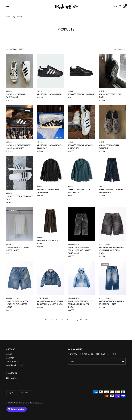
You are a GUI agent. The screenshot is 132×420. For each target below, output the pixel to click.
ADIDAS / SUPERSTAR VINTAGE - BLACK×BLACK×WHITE (18, 146)
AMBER (39, 186)
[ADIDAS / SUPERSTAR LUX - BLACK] (81, 71)
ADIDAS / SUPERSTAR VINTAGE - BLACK (111, 96)
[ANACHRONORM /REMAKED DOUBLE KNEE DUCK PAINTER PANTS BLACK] (81, 224)
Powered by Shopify (36, 403)
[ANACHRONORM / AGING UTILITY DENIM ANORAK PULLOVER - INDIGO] (81, 278)
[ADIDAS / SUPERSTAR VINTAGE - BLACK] (112, 71)
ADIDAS (9, 91)
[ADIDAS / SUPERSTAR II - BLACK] (50, 71)
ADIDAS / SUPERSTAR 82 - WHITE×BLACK (16, 96)
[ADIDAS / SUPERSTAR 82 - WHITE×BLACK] (19, 71)
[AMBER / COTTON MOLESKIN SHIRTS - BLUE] (81, 169)
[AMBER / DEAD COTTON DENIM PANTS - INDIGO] (112, 169)
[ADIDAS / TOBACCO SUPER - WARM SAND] (112, 122)
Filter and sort (16, 49)
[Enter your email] (123, 361)
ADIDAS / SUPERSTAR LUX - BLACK (81, 94)
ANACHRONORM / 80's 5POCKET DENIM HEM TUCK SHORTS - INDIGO (19, 304)
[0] (124, 6)
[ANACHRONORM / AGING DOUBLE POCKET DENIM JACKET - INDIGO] (50, 278)
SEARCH (9, 354)
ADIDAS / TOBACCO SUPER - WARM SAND (109, 146)
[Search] (120, 6)
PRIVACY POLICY (12, 361)
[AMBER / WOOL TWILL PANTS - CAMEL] (50, 220)
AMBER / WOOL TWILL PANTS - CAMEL (49, 242)
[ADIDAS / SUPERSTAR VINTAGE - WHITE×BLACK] (81, 122)
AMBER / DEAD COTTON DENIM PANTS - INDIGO (111, 191)
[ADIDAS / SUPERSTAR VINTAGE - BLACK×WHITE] (50, 122)
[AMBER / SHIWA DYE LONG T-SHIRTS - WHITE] (19, 224)
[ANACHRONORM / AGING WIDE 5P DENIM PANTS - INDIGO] (112, 278)
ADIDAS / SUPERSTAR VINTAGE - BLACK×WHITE (49, 146)
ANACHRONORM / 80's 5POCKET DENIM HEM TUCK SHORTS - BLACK (111, 250)
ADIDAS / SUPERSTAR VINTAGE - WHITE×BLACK (80, 146)
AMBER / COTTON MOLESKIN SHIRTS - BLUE (79, 191)
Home (8, 17)
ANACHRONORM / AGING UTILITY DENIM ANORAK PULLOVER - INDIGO (80, 304)
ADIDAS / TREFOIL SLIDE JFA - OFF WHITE (19, 198)
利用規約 (10, 358)
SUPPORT (10, 349)
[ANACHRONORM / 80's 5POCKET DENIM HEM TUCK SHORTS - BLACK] (112, 224)
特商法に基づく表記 (15, 365)
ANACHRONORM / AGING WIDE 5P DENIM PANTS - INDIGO (112, 303)
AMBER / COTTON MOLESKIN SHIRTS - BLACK (48, 191)
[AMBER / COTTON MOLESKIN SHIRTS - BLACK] (50, 169)
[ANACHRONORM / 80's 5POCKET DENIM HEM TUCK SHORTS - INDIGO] (19, 278)
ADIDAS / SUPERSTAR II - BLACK (49, 94)
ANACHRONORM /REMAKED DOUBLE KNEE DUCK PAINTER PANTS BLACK (79, 250)
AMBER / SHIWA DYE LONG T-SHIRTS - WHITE (17, 249)
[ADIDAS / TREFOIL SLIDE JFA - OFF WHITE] (19, 173)
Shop (13, 17)
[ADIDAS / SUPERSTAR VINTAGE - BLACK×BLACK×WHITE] (19, 122)
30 (80, 319)
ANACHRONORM (73, 244)
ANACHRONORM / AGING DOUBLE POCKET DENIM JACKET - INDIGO (50, 303)
